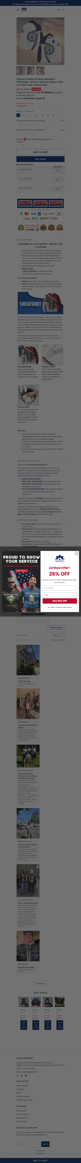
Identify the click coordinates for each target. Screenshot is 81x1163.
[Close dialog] (76, 553)
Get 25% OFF (59, 601)
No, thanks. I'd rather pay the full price (60, 607)
